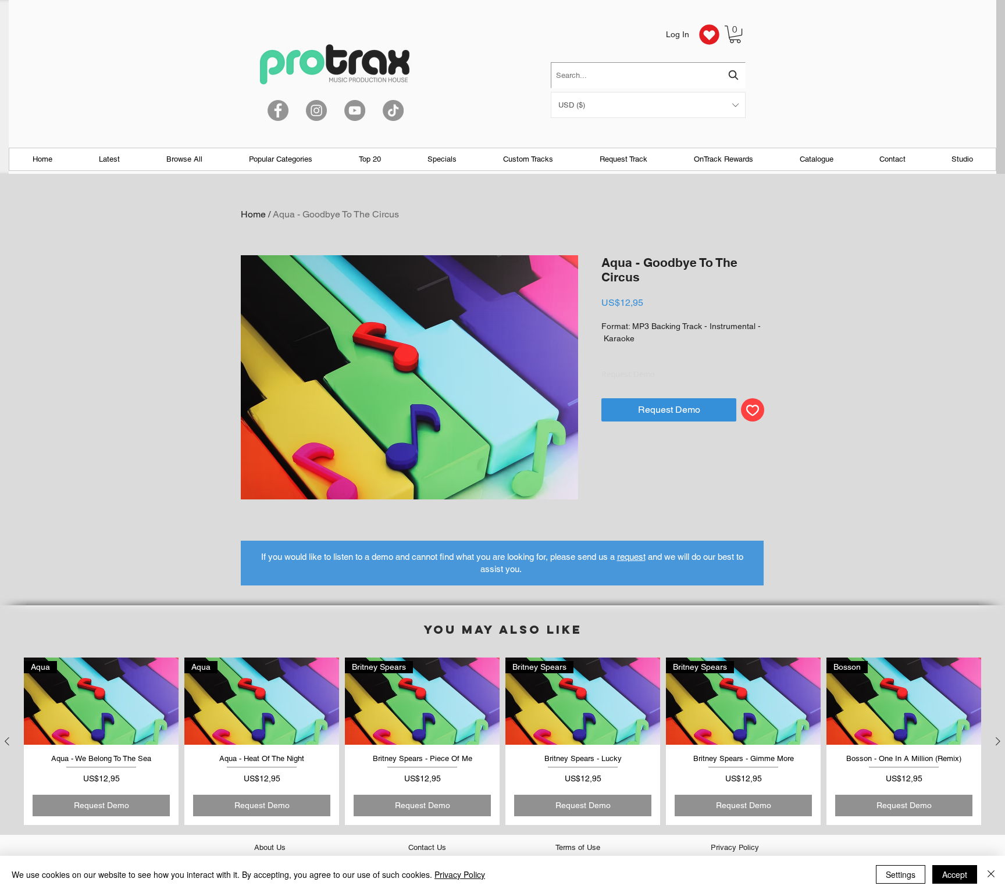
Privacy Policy (459, 874)
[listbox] (648, 105)
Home (253, 214)
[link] (735, 34)
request (631, 557)
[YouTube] (354, 110)
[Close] (991, 874)
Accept (954, 874)
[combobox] (648, 75)
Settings (900, 874)
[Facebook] (278, 110)
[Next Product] (998, 741)
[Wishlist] (709, 34)
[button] (648, 105)
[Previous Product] (7, 741)
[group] (502, 741)
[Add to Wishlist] (752, 410)
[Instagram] (316, 110)
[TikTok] (393, 110)
